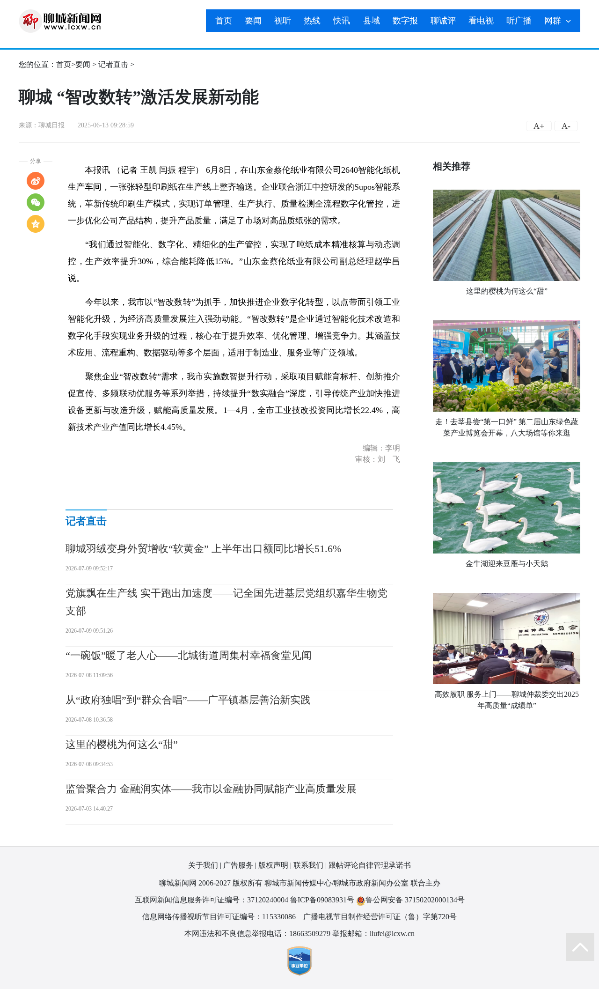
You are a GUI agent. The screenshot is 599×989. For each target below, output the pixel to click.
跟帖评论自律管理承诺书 (370, 865)
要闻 (253, 20)
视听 (282, 20)
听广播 (519, 20)
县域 (371, 20)
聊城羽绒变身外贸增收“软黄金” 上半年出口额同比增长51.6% (203, 548)
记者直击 (113, 64)
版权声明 (273, 865)
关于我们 (203, 865)
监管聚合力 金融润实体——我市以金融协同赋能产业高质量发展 (211, 789)
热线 (312, 20)
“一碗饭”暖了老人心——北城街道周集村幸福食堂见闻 (189, 655)
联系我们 (308, 865)
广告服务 (238, 865)
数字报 (405, 20)
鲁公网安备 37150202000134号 (415, 900)
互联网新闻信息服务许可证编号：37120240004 (211, 900)
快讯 (341, 20)
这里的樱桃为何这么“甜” (507, 291)
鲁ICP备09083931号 (322, 900)
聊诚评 (443, 20)
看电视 (481, 20)
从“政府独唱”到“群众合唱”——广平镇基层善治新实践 (188, 700)
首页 (223, 20)
